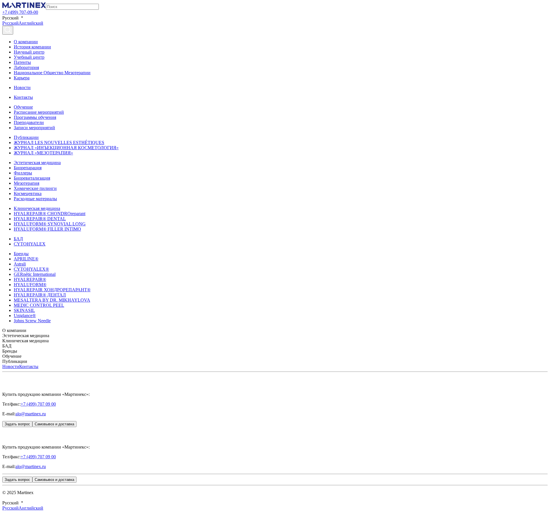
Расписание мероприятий (39, 112)
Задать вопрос (17, 424)
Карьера (22, 77)
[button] (275, 330)
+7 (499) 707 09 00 (38, 404)
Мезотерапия (26, 183)
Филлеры (23, 172)
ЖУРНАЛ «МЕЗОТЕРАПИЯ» (43, 152)
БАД (18, 238)
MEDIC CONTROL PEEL (39, 305)
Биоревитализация (32, 178)
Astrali (20, 264)
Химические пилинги (35, 188)
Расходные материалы (35, 198)
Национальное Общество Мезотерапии (52, 72)
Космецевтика (28, 193)
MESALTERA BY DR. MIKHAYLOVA (52, 300)
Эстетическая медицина (37, 162)
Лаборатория (26, 67)
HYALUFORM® (30, 284)
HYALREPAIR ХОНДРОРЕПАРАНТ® (52, 289)
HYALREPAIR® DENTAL (40, 218)
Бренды (21, 253)
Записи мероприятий (34, 127)
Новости (22, 87)
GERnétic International (35, 274)
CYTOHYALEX (30, 243)
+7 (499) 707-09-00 (20, 12)
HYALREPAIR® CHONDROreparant (49, 213)
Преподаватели (29, 122)
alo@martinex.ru (30, 413)
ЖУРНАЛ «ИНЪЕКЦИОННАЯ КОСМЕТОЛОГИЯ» (66, 147)
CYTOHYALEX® (31, 269)
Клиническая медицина (37, 208)
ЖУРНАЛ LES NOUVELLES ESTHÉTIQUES (59, 142)
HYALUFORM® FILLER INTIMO (47, 229)
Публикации (26, 137)
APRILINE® (26, 258)
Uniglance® (25, 315)
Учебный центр (29, 57)
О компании (26, 41)
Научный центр (29, 52)
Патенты (22, 62)
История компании (32, 46)
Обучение (23, 107)
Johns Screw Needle (32, 320)
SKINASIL (24, 310)
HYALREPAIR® (30, 279)
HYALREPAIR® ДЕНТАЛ (40, 294)
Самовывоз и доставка (54, 424)
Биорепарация (28, 167)
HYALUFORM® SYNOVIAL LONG (50, 223)
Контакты (23, 97)
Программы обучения (35, 117)
